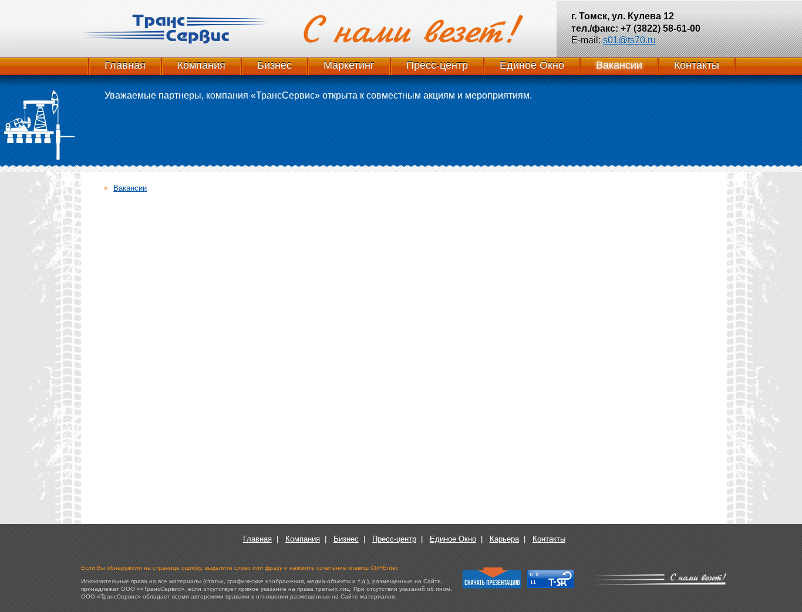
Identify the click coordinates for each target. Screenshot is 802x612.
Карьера (504, 539)
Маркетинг (349, 65)
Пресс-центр (437, 65)
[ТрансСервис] (175, 29)
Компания (201, 65)
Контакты (696, 65)
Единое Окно (532, 65)
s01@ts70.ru (629, 40)
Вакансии (619, 65)
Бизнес (274, 65)
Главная (125, 65)
